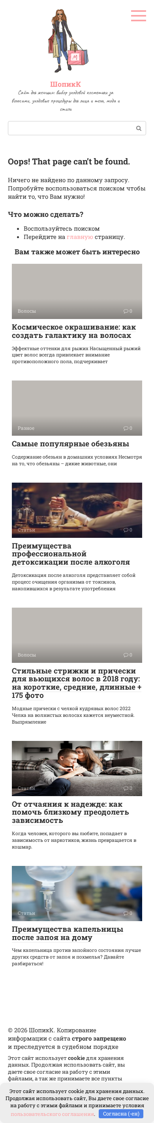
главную (80, 237)
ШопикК (65, 84)
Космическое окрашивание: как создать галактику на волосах (74, 331)
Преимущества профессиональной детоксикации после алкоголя (71, 554)
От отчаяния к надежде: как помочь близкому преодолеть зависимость (70, 812)
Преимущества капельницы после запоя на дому (67, 933)
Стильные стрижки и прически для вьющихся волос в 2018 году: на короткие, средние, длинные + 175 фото (76, 683)
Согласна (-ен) (121, 1113)
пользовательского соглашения (52, 1113)
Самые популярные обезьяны (70, 443)
